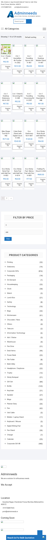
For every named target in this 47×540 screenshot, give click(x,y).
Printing (10, 262)
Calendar (10, 439)
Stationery (11, 267)
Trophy (9, 373)
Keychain (10, 390)
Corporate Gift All (13, 444)
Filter (8, 239)
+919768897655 (6, 7)
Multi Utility (11, 364)
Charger (10, 435)
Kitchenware (11, 315)
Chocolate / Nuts (13, 320)
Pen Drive (10, 346)
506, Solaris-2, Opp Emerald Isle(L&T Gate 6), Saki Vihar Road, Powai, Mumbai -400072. (19, 3)
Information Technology (16, 333)
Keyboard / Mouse (14, 421)
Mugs (9, 399)
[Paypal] (14, 489)
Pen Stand (11, 430)
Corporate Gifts (13, 271)
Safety (9, 302)
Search (29, 21)
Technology (11, 306)
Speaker (10, 395)
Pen (8, 408)
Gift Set (10, 382)
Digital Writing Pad (13, 426)
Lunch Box (11, 298)
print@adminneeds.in (21, 7)
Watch (9, 293)
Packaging (11, 275)
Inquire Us (7, 67)
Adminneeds (25, 13)
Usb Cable (11, 413)
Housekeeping (12, 284)
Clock (9, 289)
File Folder (11, 359)
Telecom (10, 329)
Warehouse (11, 342)
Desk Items (11, 351)
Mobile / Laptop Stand (15, 417)
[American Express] (2, 489)
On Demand (11, 280)
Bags (9, 311)
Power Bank (11, 355)
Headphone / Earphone (15, 368)
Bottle (9, 386)
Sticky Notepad (12, 377)
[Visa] (10, 489)
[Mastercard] (6, 489)
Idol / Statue (11, 337)
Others (9, 324)
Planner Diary (12, 404)
